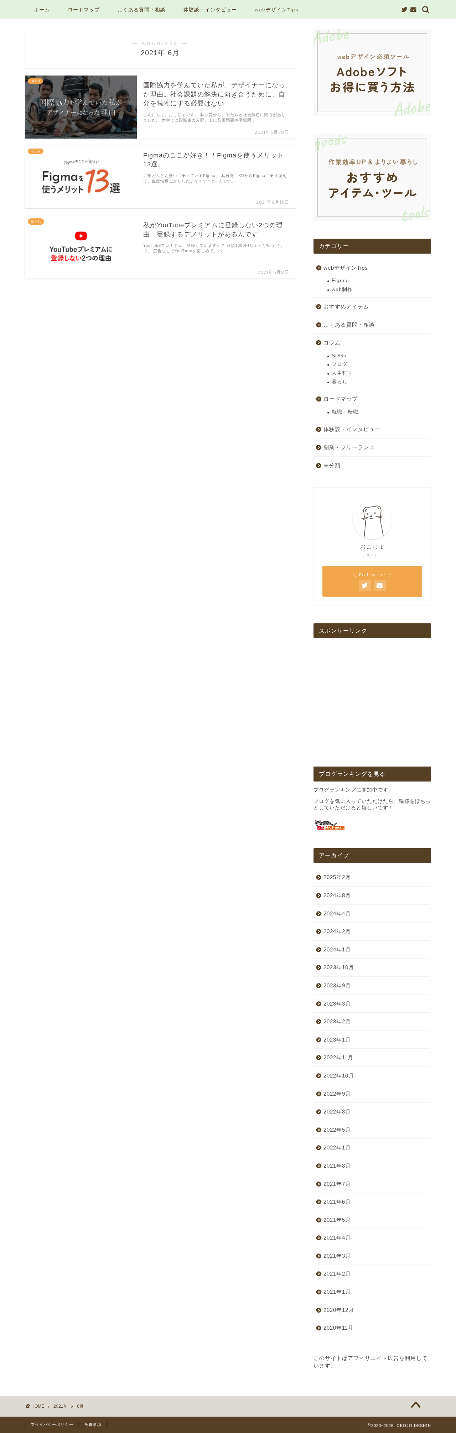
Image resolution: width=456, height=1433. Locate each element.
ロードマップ (84, 9)
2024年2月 (337, 931)
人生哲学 (342, 373)
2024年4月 (337, 913)
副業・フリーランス (349, 447)
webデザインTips (277, 9)
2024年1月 (337, 949)
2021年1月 (337, 1292)
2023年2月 (337, 1021)
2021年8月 (337, 1166)
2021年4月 (337, 1238)
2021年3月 (337, 1256)
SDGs (339, 355)
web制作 (342, 289)
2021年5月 (337, 1220)
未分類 (332, 465)
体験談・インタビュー (210, 9)
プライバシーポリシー (52, 1424)
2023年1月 (337, 1040)
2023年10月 (338, 967)
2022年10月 (338, 1076)
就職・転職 (345, 412)
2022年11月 (338, 1057)
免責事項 (93, 1424)
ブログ (340, 364)
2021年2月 (337, 1274)
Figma (340, 280)
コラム (332, 342)
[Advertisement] (372, 698)
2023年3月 (337, 1004)
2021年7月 (337, 1184)
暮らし (340, 381)
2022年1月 (337, 1147)
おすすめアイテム (346, 306)
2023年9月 (337, 985)
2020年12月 (338, 1310)
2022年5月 (337, 1130)
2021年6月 (337, 1202)
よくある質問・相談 (142, 9)
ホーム (42, 9)
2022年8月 (337, 1112)
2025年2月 (337, 877)
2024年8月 (337, 895)
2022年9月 (337, 1094)
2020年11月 (338, 1328)
